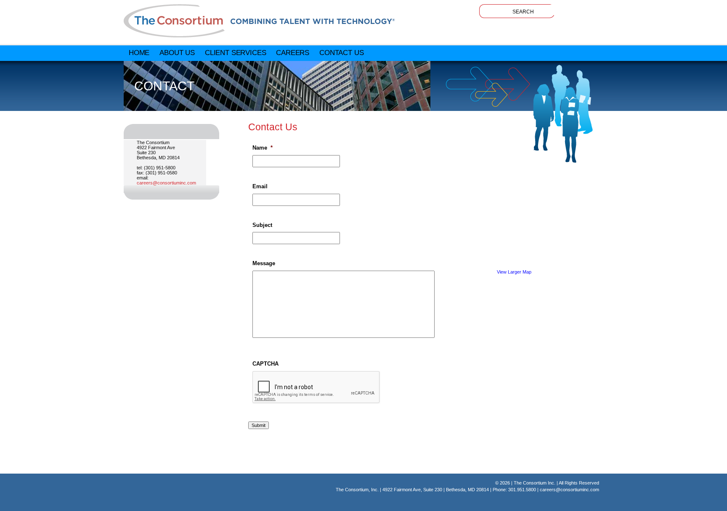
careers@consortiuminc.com (166, 182)
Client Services (235, 52)
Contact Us (341, 52)
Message (263, 263)
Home (139, 52)
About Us (177, 52)
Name (262, 148)
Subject (262, 225)
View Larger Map (514, 271)
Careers (292, 52)
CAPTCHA (265, 364)
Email (260, 186)
